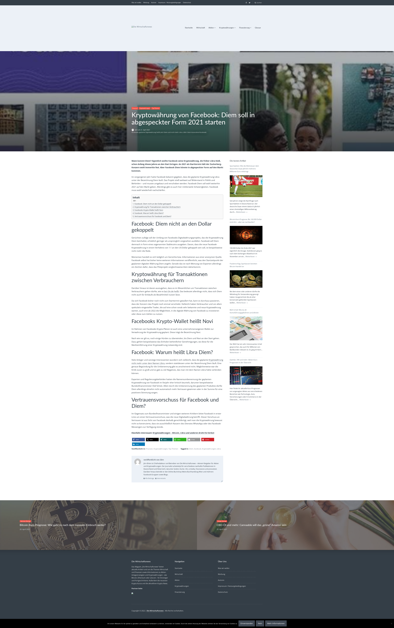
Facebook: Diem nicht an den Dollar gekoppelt (153, 204)
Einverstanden (247, 623)
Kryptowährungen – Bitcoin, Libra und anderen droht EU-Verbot (183, 433)
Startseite (189, 28)
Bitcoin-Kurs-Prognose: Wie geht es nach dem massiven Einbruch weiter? (63, 525)
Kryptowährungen (226, 28)
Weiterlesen (241, 212)
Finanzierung (244, 28)
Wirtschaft (200, 28)
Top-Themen (155, 108)
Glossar (258, 28)
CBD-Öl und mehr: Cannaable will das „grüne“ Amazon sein (251, 525)
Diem (191, 449)
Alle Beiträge (149, 478)
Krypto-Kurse (137, 583)
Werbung (146, 2)
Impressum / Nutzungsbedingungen (169, 2)
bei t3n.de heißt (171, 291)
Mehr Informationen (276, 623)
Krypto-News (162, 583)
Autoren (153, 2)
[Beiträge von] (133, 130)
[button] (138, 439)
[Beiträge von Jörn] (137, 462)
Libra (219, 449)
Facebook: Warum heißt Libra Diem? (149, 213)
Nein (260, 623)
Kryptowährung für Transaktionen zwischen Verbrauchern (157, 207)
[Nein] (391, 623)
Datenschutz (187, 2)
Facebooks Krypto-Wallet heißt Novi (149, 210)
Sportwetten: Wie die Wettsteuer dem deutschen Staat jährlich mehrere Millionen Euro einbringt (244, 169)
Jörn (136, 130)
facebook (197, 449)
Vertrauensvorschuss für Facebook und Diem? (153, 216)
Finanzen (134, 108)
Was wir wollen (136, 2)
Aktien (211, 28)
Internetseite (161, 478)
